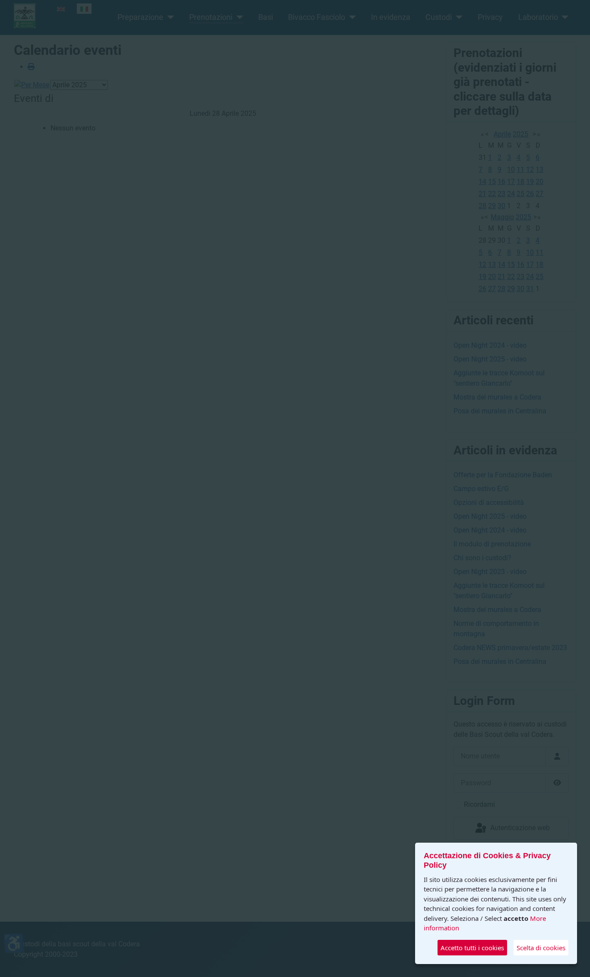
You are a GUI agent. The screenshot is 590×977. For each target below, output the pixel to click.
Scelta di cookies (541, 947)
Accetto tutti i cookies (472, 947)
